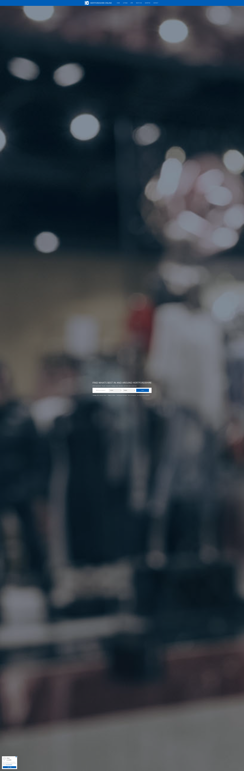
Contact (155, 3)
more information (9, 764)
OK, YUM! (9, 767)
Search (142, 390)
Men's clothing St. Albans (101, 395)
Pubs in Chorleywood (132, 395)
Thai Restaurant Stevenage (121, 395)
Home (118, 3)
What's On (139, 3)
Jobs (132, 3)
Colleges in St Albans (111, 395)
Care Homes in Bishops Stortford (143, 395)
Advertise (147, 3)
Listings (125, 3)
